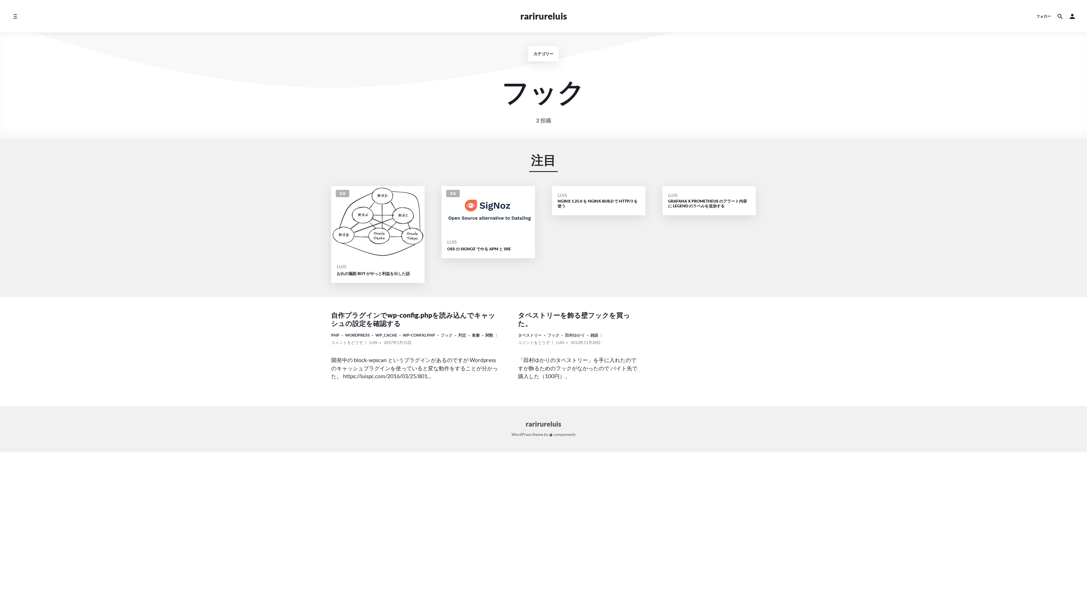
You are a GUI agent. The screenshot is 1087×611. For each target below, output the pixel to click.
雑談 (594, 335)
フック (447, 335)
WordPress (357, 335)
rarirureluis (543, 15)
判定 (462, 335)
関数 (489, 335)
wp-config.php (419, 335)
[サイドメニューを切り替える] (15, 16)
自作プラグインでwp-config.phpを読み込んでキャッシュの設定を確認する (413, 319)
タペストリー (530, 335)
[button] (1072, 16)
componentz (564, 434)
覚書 (476, 335)
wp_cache (386, 335)
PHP (335, 335)
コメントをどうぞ (347, 343)
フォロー (1043, 16)
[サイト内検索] (1060, 16)
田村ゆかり (575, 335)
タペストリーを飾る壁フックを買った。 (574, 319)
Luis (341, 266)
